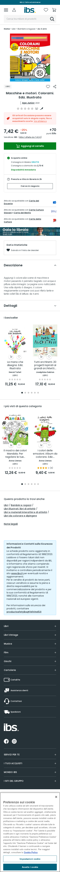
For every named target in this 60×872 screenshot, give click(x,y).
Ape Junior (28, 102)
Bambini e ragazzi (21, 505)
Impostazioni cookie (30, 858)
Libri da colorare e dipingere (20, 515)
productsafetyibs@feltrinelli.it (24, 611)
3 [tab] (28, 393)
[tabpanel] (30, 57)
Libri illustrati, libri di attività (19, 508)
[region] (30, 832)
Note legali (11, 524)
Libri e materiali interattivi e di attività (25, 512)
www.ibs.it (17, 573)
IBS (15, 137)
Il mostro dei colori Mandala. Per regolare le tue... (15, 454)
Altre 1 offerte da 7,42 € (30, 137)
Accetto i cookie (30, 866)
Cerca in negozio (30, 186)
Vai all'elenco (40, 121)
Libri (6, 505)
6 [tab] (38, 393)
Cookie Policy (31, 852)
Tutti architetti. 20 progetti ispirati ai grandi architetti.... (45, 365)
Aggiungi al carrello (32, 146)
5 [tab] (35, 393)
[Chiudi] (56, 796)
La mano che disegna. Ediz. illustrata (15, 365)
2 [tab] (25, 393)
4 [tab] (31, 393)
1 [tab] (30, 79)
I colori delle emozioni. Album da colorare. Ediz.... (45, 454)
